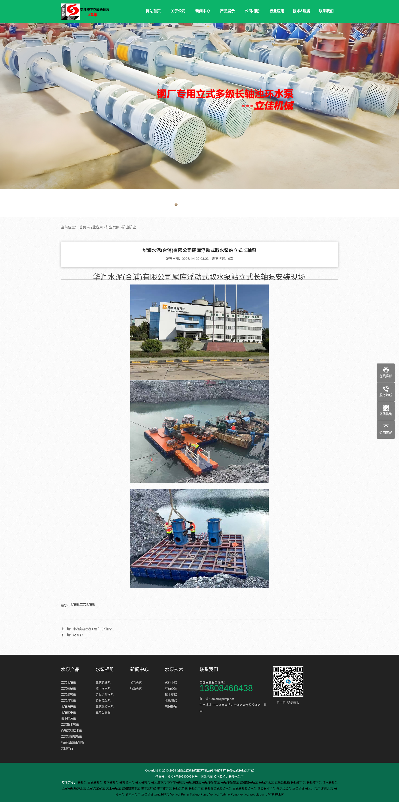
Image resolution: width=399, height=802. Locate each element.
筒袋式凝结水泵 (71, 730)
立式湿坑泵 (68, 694)
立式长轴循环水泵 (74, 788)
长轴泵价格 (181, 788)
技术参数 (171, 694)
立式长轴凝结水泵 (245, 788)
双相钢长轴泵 (249, 782)
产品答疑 (171, 688)
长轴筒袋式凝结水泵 (219, 788)
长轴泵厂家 (197, 788)
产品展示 (227, 10)
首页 (82, 226)
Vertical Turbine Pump (224, 794)
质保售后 (171, 706)
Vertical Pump (180, 794)
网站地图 (207, 776)
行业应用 (276, 10)
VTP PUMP (276, 794)
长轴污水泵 (267, 782)
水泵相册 (105, 669)
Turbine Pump (199, 794)
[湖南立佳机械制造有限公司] (88, 11)
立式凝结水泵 (105, 706)
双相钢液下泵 (131, 788)
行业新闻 (136, 688)
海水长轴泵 (330, 782)
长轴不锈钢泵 (211, 782)
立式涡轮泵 (68, 700)
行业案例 (112, 226)
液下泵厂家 (149, 788)
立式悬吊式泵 (96, 788)
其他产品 (67, 748)
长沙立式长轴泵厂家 (240, 770)
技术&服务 (301, 10)
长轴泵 (83, 782)
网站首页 (153, 10)
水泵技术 (174, 669)
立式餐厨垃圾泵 (71, 736)
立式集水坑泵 (70, 724)
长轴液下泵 (315, 782)
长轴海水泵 (127, 782)
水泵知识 (171, 700)
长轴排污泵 (299, 782)
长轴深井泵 (68, 706)
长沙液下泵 (159, 782)
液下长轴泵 (111, 782)
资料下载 (171, 682)
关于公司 (178, 10)
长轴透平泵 (68, 712)
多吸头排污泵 (105, 694)
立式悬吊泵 (68, 688)
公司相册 (252, 10)
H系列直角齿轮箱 (72, 742)
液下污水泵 (103, 688)
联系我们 (326, 10)
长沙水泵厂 (236, 776)
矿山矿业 (129, 226)
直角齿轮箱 (103, 712)
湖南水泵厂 (133, 794)
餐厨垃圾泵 (103, 700)
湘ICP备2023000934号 (182, 776)
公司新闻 (136, 682)
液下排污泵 (68, 718)
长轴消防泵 (194, 782)
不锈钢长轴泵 (176, 782)
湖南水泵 (327, 788)
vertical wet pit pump (253, 794)
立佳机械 (298, 788)
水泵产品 (70, 669)
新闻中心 (202, 10)
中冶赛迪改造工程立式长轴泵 (92, 628)
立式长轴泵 (68, 682)
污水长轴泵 (114, 788)
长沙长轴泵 (143, 782)
